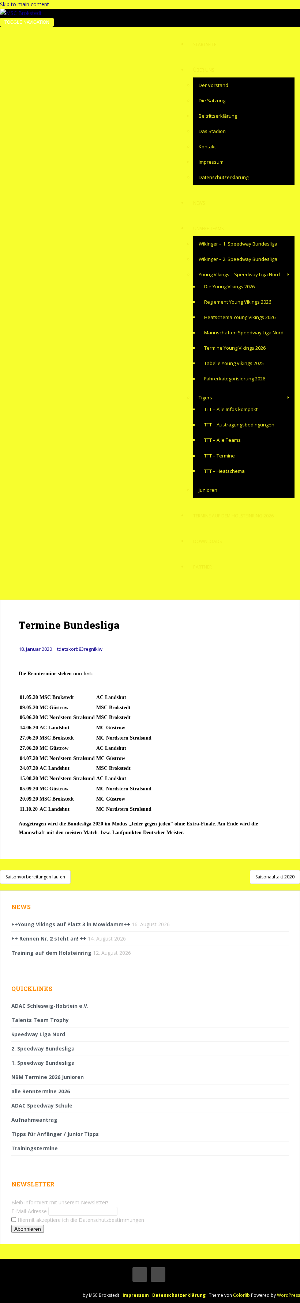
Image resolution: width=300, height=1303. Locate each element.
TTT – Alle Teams (222, 440)
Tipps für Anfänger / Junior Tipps (55, 1134)
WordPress (288, 1295)
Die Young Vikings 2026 (229, 286)
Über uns (203, 70)
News (199, 203)
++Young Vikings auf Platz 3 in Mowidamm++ (70, 924)
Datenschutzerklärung (223, 177)
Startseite (204, 44)
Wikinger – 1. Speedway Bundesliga (238, 243)
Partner (202, 567)
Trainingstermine (34, 1148)
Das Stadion (212, 131)
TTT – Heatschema (224, 471)
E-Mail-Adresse (29, 1211)
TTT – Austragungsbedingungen (239, 424)
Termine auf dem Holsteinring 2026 (233, 516)
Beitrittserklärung (218, 116)
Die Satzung (212, 100)
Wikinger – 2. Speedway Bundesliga (238, 259)
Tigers (205, 397)
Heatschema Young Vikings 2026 (239, 317)
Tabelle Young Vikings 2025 (234, 363)
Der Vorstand (213, 85)
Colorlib (241, 1295)
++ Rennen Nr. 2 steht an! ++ (48, 938)
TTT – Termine (219, 455)
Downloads (207, 541)
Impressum (211, 162)
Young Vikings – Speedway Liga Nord (239, 274)
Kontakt (207, 146)
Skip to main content (24, 4)
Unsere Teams (208, 228)
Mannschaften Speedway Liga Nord (244, 332)
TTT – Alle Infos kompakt (231, 409)
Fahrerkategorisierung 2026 (234, 378)
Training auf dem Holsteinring (51, 952)
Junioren (208, 490)
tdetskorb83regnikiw (79, 649)
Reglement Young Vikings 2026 (237, 302)
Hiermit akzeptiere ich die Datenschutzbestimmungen (80, 1219)
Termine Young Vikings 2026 (235, 348)
